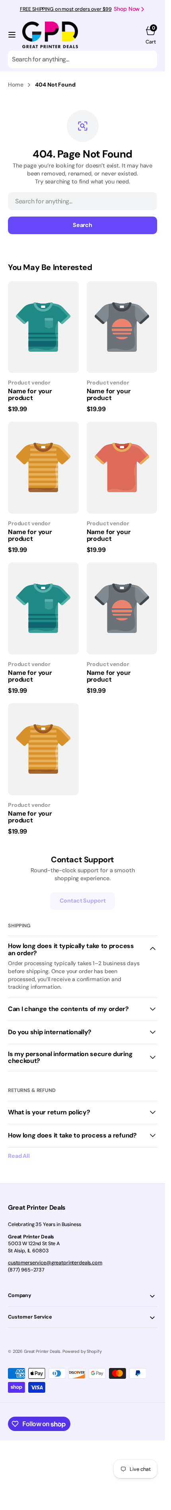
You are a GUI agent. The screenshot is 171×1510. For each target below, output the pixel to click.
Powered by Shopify (81, 1351)
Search (82, 225)
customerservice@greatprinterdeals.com (55, 1263)
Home (15, 84)
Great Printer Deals (42, 1351)
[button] (12, 34)
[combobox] (82, 59)
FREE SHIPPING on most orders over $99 (66, 9)
